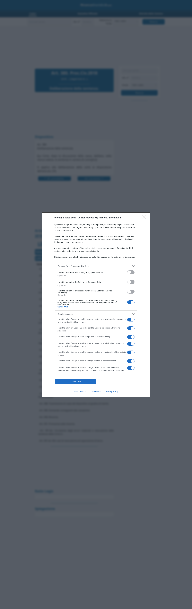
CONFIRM (76, 381)
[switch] (131, 272)
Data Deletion (80, 391)
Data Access (96, 391)
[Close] (144, 218)
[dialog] (96, 304)
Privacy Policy (112, 391)
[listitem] (96, 266)
